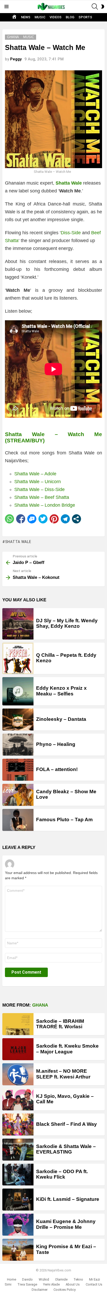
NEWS (25, 17)
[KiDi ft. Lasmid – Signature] (18, 1200)
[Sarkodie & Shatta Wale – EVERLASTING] (18, 1150)
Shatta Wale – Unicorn (37, 481)
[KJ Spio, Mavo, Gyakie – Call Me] (18, 1099)
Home (11, 1279)
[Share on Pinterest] (54, 518)
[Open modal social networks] (76, 518)
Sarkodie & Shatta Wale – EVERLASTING (66, 1149)
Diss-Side (71, 232)
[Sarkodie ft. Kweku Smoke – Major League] (18, 1049)
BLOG (70, 17)
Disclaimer (40, 1290)
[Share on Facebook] (20, 518)
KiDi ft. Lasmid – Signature (67, 1199)
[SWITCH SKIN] (103, 6)
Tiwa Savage (27, 1284)
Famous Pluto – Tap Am (64, 819)
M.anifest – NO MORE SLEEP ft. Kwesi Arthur (63, 1073)
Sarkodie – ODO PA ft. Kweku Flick (62, 1174)
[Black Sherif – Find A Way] (18, 1124)
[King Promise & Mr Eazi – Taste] (18, 1250)
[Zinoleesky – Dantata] (18, 719)
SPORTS (85, 17)
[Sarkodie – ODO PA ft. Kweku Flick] (18, 1175)
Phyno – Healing (55, 744)
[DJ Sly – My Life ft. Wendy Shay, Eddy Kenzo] (18, 624)
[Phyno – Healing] (18, 745)
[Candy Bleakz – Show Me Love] (18, 795)
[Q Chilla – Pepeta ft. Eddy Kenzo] (18, 658)
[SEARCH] (95, 6)
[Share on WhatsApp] (9, 518)
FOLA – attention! (57, 769)
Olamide (61, 1279)
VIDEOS (56, 17)
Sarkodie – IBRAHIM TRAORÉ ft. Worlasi (60, 1023)
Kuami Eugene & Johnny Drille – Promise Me (66, 1224)
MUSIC (40, 17)
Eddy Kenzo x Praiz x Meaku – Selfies (61, 690)
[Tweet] (43, 518)
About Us (73, 1284)
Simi (8, 1284)
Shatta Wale (18, 542)
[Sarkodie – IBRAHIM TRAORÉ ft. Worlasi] (18, 1024)
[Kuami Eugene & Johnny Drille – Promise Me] (18, 1225)
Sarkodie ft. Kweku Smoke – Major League (67, 1048)
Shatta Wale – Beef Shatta (41, 497)
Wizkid (44, 1279)
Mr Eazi (94, 1279)
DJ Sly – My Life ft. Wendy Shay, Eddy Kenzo (67, 623)
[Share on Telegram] (65, 518)
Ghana (40, 1005)
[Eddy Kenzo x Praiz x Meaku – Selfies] (18, 691)
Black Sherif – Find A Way (66, 1124)
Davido (27, 1279)
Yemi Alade (51, 1284)
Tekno (78, 1279)
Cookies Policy (65, 1290)
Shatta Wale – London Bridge (44, 505)
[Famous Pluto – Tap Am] (18, 820)
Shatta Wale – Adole (35, 473)
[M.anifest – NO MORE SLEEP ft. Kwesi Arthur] (18, 1074)
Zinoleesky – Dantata (61, 719)
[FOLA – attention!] (18, 770)
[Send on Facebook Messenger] (31, 518)
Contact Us (94, 1284)
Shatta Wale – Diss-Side (39, 489)
